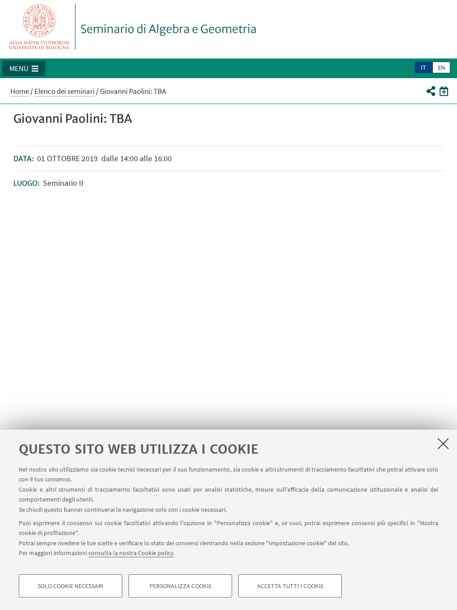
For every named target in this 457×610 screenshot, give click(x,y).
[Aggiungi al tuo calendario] (443, 90)
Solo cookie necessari (70, 586)
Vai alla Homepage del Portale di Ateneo (39, 27)
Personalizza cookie (181, 586)
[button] (24, 68)
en (441, 67)
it (423, 67)
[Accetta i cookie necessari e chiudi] (443, 443)
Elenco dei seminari (64, 91)
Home (19, 91)
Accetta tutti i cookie (290, 586)
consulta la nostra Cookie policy (131, 553)
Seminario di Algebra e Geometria (168, 29)
